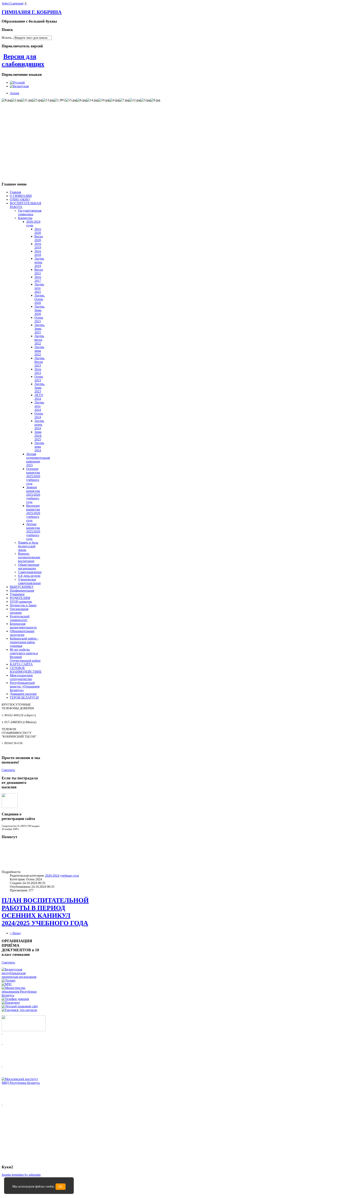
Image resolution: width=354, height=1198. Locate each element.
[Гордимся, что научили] (19, 1010)
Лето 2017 (37, 278)
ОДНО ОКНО (20, 199)
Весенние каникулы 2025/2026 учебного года (33, 513)
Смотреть (8, 770)
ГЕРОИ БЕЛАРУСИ (24, 697)
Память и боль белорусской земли (28, 546)
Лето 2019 (37, 245)
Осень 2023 (38, 378)
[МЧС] (7, 984)
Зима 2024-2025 (38, 435)
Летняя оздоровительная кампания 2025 (38, 459)
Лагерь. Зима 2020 (39, 310)
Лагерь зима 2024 (39, 446)
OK (60, 1186)
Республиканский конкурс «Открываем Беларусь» (25, 686)
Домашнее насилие (23, 694)
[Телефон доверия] (15, 999)
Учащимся (17, 594)
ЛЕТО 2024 (38, 396)
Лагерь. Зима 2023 (39, 387)
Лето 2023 (37, 371)
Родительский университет (20, 618)
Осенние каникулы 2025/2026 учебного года (33, 476)
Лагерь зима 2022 (39, 350)
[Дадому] (9, 980)
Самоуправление (30, 572)
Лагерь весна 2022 (39, 339)
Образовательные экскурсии (22, 633)
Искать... (8, 37)
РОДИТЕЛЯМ (20, 598)
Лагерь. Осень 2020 (39, 299)
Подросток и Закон (23, 605)
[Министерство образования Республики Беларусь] (21, 995)
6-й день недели (29, 575)
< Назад (15, 933)
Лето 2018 (37, 253)
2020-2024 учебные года (62, 875)
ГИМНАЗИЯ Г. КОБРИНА (31, 12)
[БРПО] (21, 977)
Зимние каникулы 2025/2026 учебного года (33, 494)
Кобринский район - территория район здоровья (24, 642)
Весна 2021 (38, 271)
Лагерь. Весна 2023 (39, 361)
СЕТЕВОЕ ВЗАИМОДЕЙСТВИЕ (26, 669)
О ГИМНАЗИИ (21, 196)
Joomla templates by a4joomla (21, 1174)
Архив (14, 93)
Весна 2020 (38, 238)
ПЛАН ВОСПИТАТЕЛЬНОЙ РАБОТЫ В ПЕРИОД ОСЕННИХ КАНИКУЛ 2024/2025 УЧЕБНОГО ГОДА (45, 912)
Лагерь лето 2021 (39, 288)
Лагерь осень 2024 (39, 424)
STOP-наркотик (21, 601)
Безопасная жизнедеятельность (23, 625)
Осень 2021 (38, 319)
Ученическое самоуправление (29, 581)
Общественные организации (28, 566)
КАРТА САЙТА (21, 664)
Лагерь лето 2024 (39, 406)
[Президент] (11, 1002)
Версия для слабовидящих (23, 60)
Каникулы (25, 218)
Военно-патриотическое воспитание (29, 557)
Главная (15, 192)
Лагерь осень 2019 (39, 262)
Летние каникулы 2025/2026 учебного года (33, 531)
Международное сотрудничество (21, 677)
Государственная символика (29, 212)
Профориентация (22, 590)
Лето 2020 (37, 230)
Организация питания (19, 610)
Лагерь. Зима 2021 (39, 328)
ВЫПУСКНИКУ (22, 587)
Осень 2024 (38, 415)
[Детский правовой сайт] (20, 1006)
